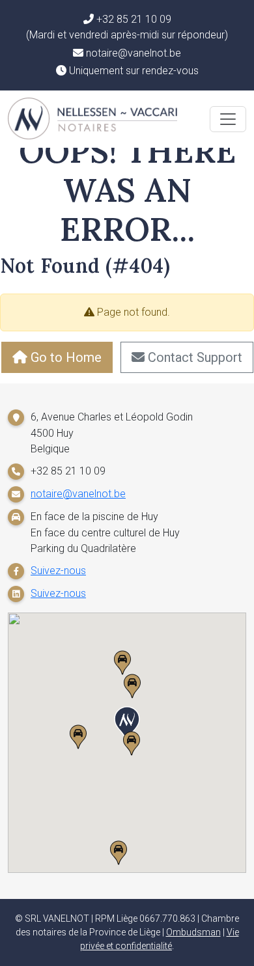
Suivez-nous (58, 570)
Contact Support (193, 357)
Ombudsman (193, 932)
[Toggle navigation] (228, 119)
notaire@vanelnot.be (78, 494)
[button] (127, 724)
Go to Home (64, 357)
